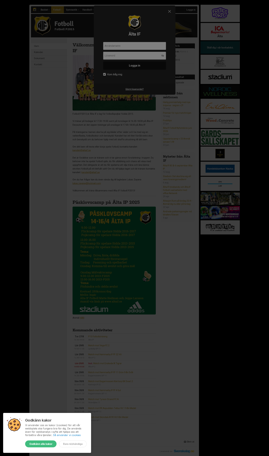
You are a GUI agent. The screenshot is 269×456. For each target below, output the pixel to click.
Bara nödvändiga (72, 443)
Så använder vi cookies (67, 435)
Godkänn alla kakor (40, 443)
